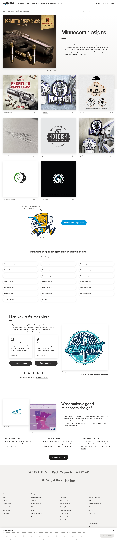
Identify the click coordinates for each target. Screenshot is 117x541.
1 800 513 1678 (103, 3)
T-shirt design (64, 513)
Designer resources (94, 520)
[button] (113, 530)
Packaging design (65, 510)
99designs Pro (35, 516)
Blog (89, 500)
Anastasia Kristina (10, 199)
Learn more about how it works (93, 375)
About (4, 497)
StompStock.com (68, 372)
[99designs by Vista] (8, 3)
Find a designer (41, 3)
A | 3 (82, 112)
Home (5, 11)
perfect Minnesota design (73, 54)
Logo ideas (91, 513)
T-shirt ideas (92, 516)
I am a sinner (52, 70)
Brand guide (63, 507)
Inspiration (52, 3)
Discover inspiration (37, 507)
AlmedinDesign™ (47, 199)
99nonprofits (7, 513)
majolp (33, 432)
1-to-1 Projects (35, 500)
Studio (59, 3)
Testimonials (6, 510)
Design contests (36, 497)
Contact (5, 500)
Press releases (7, 503)
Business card (64, 500)
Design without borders (95, 503)
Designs (18, 11)
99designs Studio (36, 513)
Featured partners (93, 523)
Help (89, 526)
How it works (30, 3)
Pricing (33, 510)
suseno (45, 156)
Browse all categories (66, 520)
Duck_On (6, 426)
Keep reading (15, 446)
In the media (6, 507)
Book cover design (65, 516)
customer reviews (42, 377)
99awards (91, 507)
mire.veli (45, 112)
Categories (20, 3)
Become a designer (94, 497)
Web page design (65, 503)
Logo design (63, 497)
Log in (112, 3)
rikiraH (7, 156)
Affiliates (91, 510)
